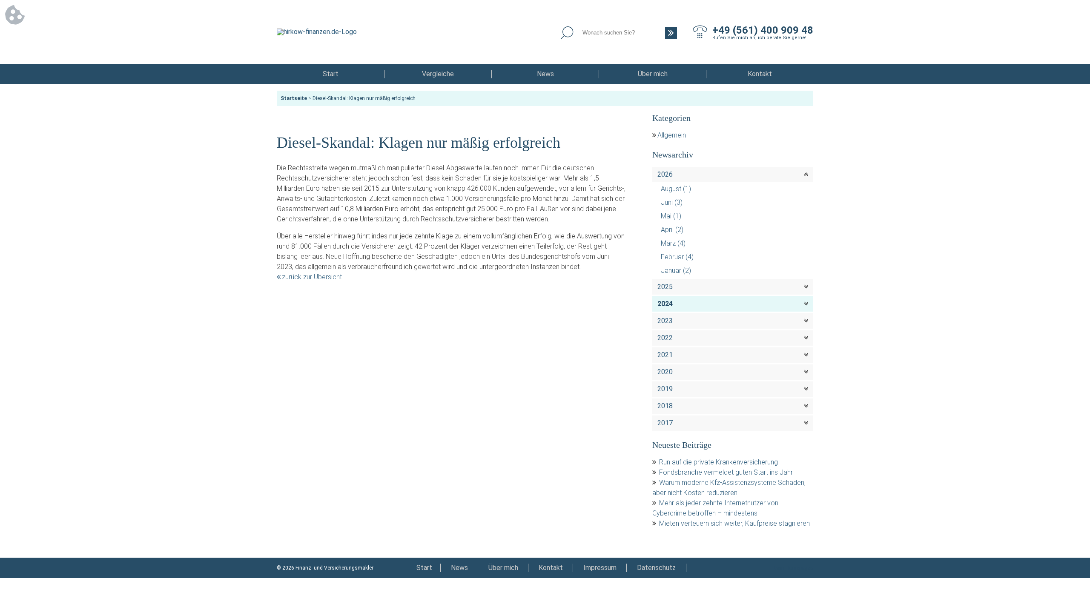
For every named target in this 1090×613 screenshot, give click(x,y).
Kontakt (760, 74)
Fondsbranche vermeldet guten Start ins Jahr (726, 472)
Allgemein (671, 135)
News (545, 74)
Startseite (294, 98)
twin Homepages (793, 568)
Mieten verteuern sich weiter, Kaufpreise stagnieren (734, 523)
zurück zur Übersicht (312, 277)
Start (330, 74)
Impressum (600, 568)
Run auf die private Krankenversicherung (718, 462)
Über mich (653, 74)
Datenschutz (656, 568)
